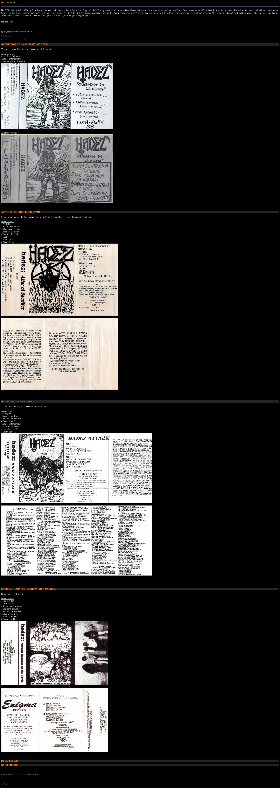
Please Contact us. (6, 36)
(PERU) (14, 2)
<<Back (5, 784)
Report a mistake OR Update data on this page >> (16, 40)
